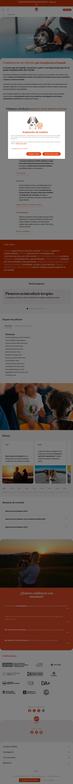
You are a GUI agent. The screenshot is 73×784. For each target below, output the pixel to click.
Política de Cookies (21, 143)
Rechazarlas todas (51, 154)
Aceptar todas (34, 154)
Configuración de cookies (20, 148)
